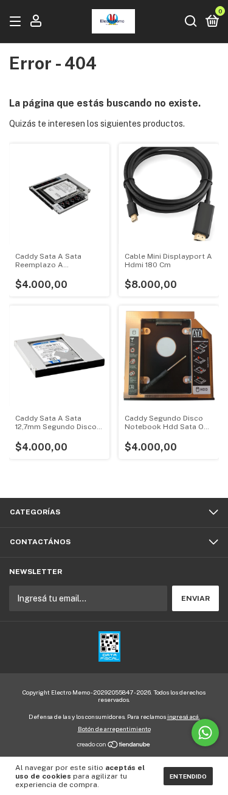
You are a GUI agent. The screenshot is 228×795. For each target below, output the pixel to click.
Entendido (188, 776)
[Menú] (17, 22)
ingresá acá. (183, 716)
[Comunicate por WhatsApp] (205, 732)
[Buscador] (191, 22)
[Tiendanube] (114, 746)
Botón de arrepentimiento (114, 728)
